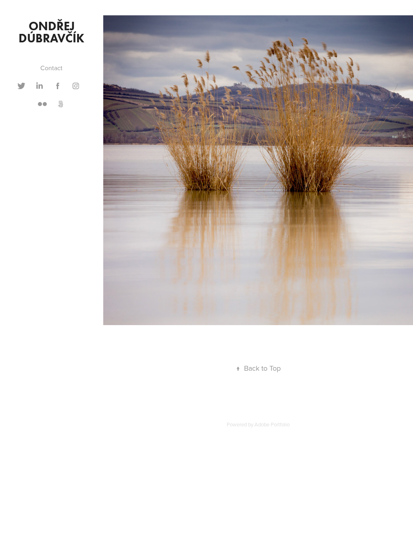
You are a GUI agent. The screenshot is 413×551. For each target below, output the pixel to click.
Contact (51, 67)
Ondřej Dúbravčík (51, 32)
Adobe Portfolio (272, 424)
